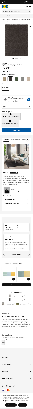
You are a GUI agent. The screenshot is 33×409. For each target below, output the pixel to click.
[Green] (16, 79)
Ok (22, 405)
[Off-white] (28, 79)
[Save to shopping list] (29, 26)
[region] (16, 40)
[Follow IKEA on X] (13, 386)
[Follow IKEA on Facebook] (3, 386)
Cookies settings (11, 405)
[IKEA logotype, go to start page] (5, 6)
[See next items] (27, 139)
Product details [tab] (15, 139)
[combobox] (15, 11)
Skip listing (4, 339)
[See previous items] (3, 341)
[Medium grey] (22, 79)
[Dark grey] (10, 79)
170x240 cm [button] (19, 65)
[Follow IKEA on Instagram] (6, 386)
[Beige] (4, 79)
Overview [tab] (6, 139)
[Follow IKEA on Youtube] (10, 386)
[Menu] (29, 6)
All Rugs (29, 304)
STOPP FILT (11, 97)
